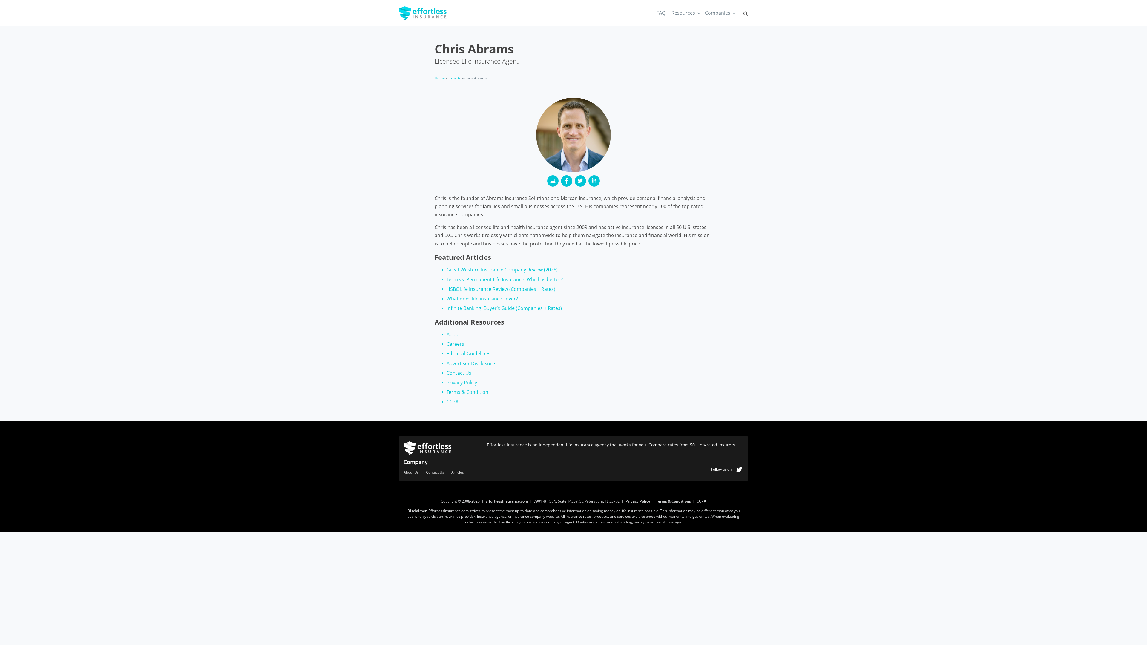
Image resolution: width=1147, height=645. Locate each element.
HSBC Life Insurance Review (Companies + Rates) (501, 289)
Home (440, 78)
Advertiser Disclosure (471, 363)
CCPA (453, 401)
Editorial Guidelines (468, 353)
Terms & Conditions (673, 501)
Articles (457, 472)
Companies (717, 13)
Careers (455, 344)
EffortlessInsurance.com (506, 501)
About (453, 334)
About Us (411, 472)
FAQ (661, 13)
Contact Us (459, 373)
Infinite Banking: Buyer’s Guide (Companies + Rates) (504, 308)
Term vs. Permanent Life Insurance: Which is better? (505, 279)
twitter (739, 469)
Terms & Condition (467, 392)
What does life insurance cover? (482, 298)
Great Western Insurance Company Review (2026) (502, 269)
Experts (454, 78)
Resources (683, 13)
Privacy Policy (462, 382)
